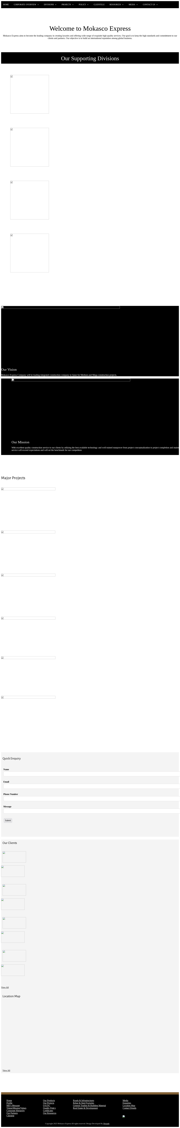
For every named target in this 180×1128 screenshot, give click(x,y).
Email (6, 782)
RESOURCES (115, 5)
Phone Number (10, 794)
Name (6, 769)
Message (7, 806)
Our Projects (48, 1103)
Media (125, 1100)
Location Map (129, 1105)
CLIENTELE (99, 5)
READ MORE (19, 121)
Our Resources (49, 1113)
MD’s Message (13, 1105)
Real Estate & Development (85, 1108)
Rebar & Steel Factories (83, 1103)
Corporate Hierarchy (15, 1110)
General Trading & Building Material (89, 1105)
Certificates (48, 1110)
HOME (6, 5)
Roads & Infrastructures (83, 1100)
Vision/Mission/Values (16, 1108)
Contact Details (129, 1108)
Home (9, 1100)
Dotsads (106, 1124)
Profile (9, 1103)
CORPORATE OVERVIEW (25, 5)
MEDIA (132, 5)
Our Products (49, 1100)
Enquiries (127, 1103)
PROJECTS (66, 5)
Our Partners (12, 1113)
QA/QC (46, 1105)
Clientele (10, 1115)
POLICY (82, 5)
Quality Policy (49, 1108)
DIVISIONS (49, 5)
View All (5, 987)
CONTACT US (149, 5)
